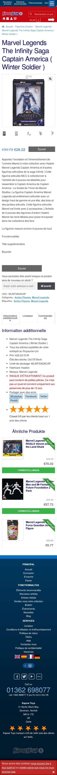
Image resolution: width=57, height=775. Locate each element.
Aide (28, 640)
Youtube (32, 676)
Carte (28, 721)
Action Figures (23, 297)
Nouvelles (14, 19)
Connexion (11, 19)
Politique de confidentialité (28, 648)
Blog (28, 616)
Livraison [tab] (28, 316)
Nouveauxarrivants (7, 2)
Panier (28, 580)
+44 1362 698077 (17, 694)
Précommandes (35, 2)
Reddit (14, 400)
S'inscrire (28, 576)
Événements (28, 608)
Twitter (43, 396)
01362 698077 (28, 689)
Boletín (28, 604)
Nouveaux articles (29, 593)
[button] (50, 78)
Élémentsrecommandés (20, 2)
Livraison (28, 625)
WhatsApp (16, 396)
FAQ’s (28, 636)
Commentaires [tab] (45, 317)
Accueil (3, 19)
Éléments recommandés (28, 590)
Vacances (28, 651)
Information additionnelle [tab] (10, 318)
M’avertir (46, 286)
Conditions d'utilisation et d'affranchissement (28, 629)
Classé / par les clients (24, 416)
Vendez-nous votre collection (28, 601)
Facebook (31, 396)
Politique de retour (28, 633)
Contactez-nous (7, 19)
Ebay (39, 676)
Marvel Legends (43, 26)
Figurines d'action (24, 26)
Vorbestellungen (28, 470)
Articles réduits (28, 597)
